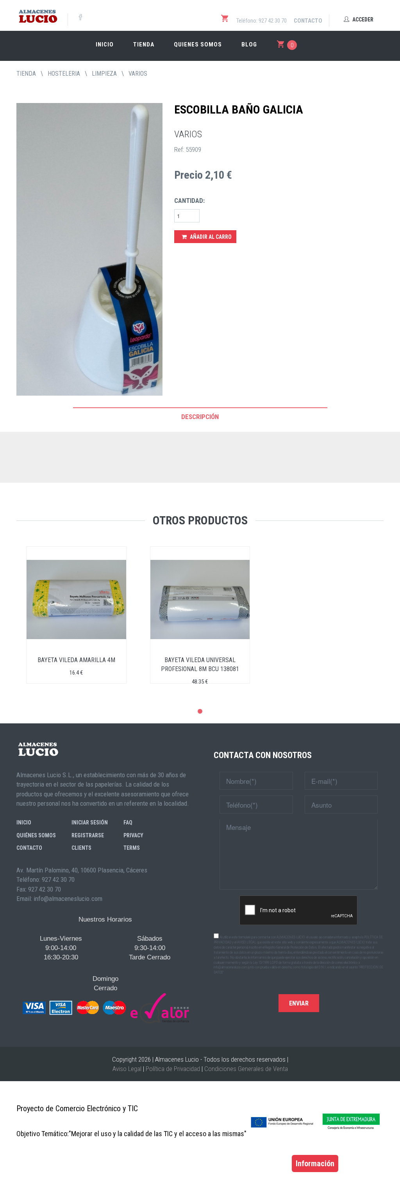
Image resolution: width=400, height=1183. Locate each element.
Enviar (299, 1003)
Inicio (105, 44)
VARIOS (138, 73)
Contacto (308, 20)
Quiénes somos (36, 835)
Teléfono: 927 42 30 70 (261, 20)
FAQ (127, 822)
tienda (26, 73)
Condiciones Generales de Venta (246, 1069)
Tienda (143, 44)
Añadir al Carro (210, 237)
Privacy (133, 835)
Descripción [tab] (200, 417)
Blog (249, 44)
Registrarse (87, 835)
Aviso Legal (126, 1069)
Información (315, 1163)
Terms (131, 848)
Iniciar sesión (89, 822)
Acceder (362, 19)
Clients (81, 848)
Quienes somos (198, 44)
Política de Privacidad (173, 1069)
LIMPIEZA (104, 73)
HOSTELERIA (64, 73)
